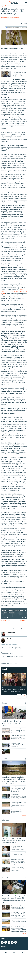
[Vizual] (6, 952)
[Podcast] (14, 952)
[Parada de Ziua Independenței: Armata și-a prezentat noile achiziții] (14, 712)
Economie (5, 878)
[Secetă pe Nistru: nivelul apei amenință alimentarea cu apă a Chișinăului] (6, 811)
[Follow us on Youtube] (5, 942)
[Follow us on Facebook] (2, 942)
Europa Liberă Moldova (9, 612)
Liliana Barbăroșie (14, 17)
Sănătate (5, 820)
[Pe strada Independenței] (6, 751)
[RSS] (12, 942)
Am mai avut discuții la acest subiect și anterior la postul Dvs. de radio (14, 291)
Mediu (4, 759)
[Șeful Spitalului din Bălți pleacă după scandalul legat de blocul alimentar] (6, 869)
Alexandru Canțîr (5, 17)
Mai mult (24, 815)
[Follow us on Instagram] (9, 942)
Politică (3, 6)
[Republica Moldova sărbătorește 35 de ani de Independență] (6, 745)
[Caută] (22, 952)
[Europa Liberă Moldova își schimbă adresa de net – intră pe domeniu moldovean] (6, 730)
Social (4, 703)
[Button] (24, 23)
